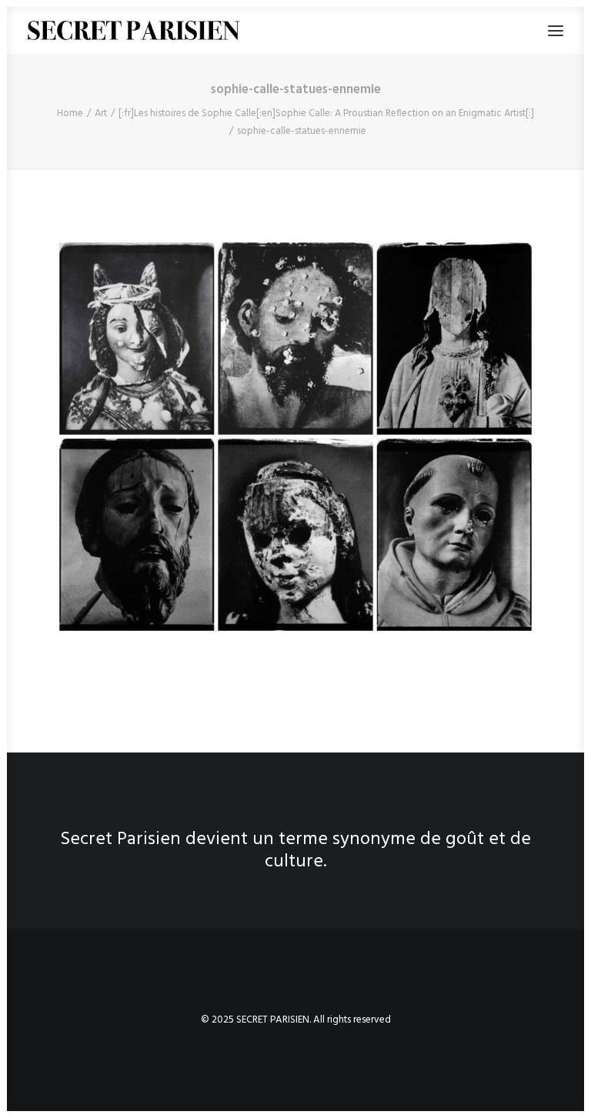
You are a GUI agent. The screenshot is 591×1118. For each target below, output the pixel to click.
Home (70, 113)
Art (101, 113)
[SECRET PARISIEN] (134, 30)
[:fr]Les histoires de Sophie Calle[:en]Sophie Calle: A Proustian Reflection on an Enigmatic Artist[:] (326, 113)
